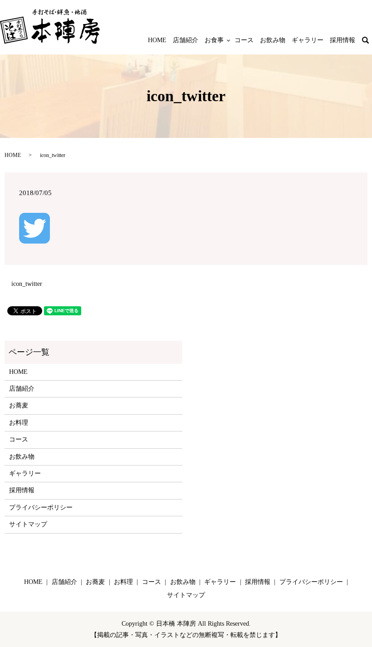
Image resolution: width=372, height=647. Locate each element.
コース (244, 40)
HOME (157, 40)
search (370, 40)
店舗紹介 (185, 40)
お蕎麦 (18, 405)
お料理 (18, 422)
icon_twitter (26, 283)
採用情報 (342, 40)
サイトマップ (28, 524)
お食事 (214, 40)
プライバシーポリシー (41, 507)
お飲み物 (272, 40)
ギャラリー (307, 40)
